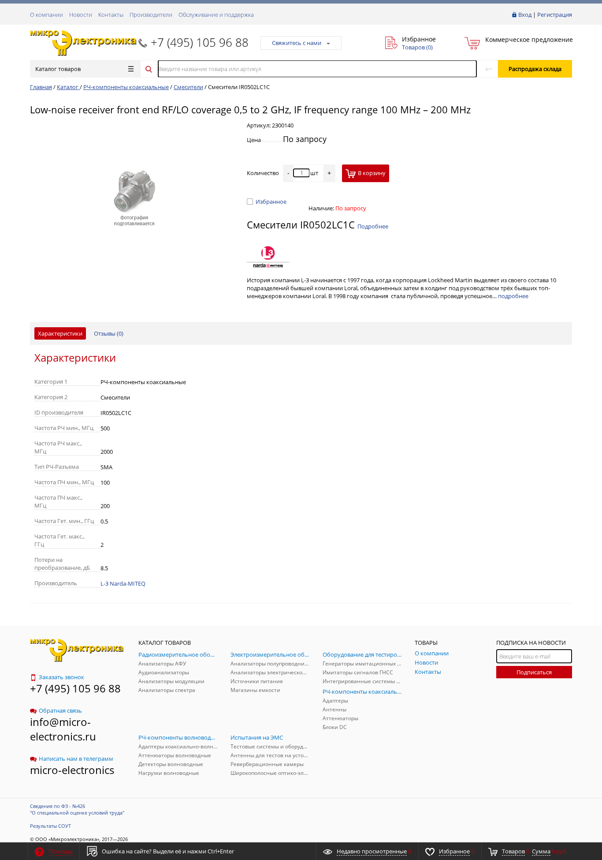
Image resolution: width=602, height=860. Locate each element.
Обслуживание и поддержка (216, 15)
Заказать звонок (61, 677)
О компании (46, 15)
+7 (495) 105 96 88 (200, 42)
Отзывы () (108, 333)
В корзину (372, 173)
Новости (80, 15)
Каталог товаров (58, 69)
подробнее (513, 296)
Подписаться (534, 672)
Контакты (110, 15)
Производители (151, 15)
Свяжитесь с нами (296, 43)
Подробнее (372, 226)
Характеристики (60, 333)
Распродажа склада (535, 69)
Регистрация (554, 15)
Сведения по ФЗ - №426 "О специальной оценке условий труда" (77, 809)
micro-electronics (72, 770)
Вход (524, 15)
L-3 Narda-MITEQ (122, 583)
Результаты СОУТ (50, 826)
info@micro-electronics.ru (63, 729)
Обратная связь (60, 710)
